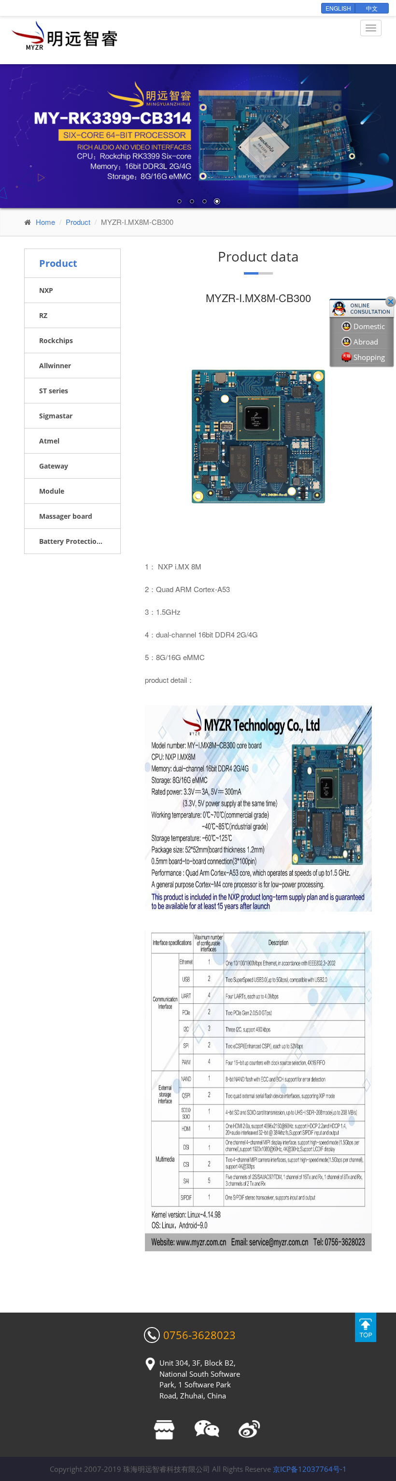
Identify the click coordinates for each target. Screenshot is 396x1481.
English (338, 8)
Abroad (366, 341)
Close (390, 301)
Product (78, 222)
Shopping (369, 357)
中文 (372, 8)
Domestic (369, 326)
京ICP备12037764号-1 (310, 1469)
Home (45, 222)
